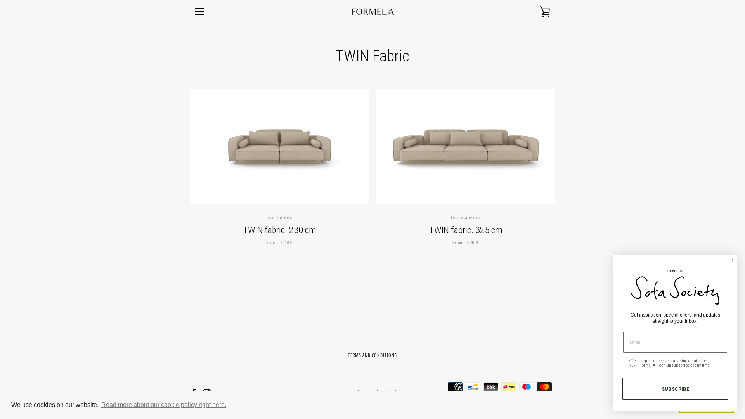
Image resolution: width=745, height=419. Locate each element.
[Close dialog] (731, 260)
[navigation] (200, 11)
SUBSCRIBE (675, 389)
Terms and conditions (372, 355)
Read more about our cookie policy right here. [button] (163, 405)
